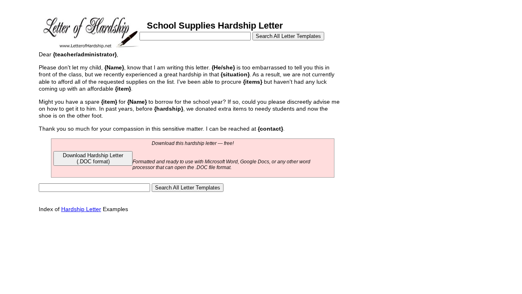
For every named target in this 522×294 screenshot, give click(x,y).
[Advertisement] (403, 105)
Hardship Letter (81, 209)
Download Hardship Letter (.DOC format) (93, 158)
